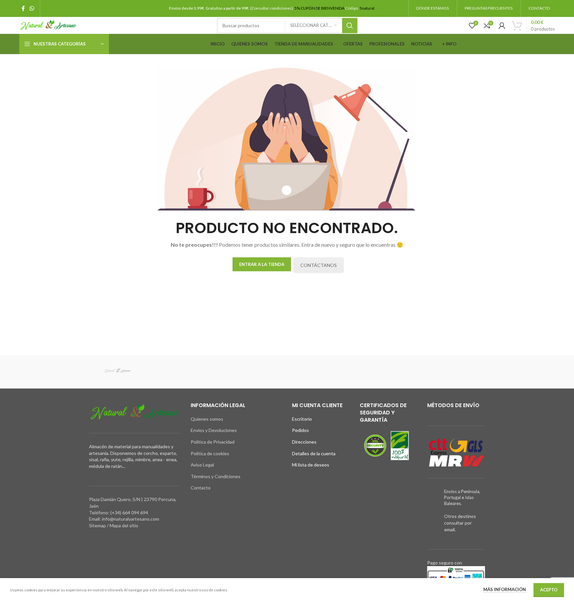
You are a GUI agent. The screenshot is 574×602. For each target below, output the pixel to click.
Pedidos (300, 430)
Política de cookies (210, 453)
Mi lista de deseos (310, 465)
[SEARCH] (349, 25)
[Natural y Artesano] (117, 371)
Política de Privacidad (213, 442)
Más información (505, 589)
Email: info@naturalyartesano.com (124, 519)
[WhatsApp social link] (31, 8)
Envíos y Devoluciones (214, 430)
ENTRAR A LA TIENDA (261, 264)
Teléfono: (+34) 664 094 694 (118, 512)
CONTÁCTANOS (318, 265)
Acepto (548, 589)
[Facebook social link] (23, 8)
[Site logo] (48, 25)
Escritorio (302, 419)
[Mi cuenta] (502, 25)
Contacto (201, 487)
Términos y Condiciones (215, 476)
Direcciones (304, 442)
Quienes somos (207, 419)
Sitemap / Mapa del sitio (113, 525)
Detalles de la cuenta (313, 453)
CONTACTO (539, 8)
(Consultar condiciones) (272, 8)
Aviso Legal (202, 465)
